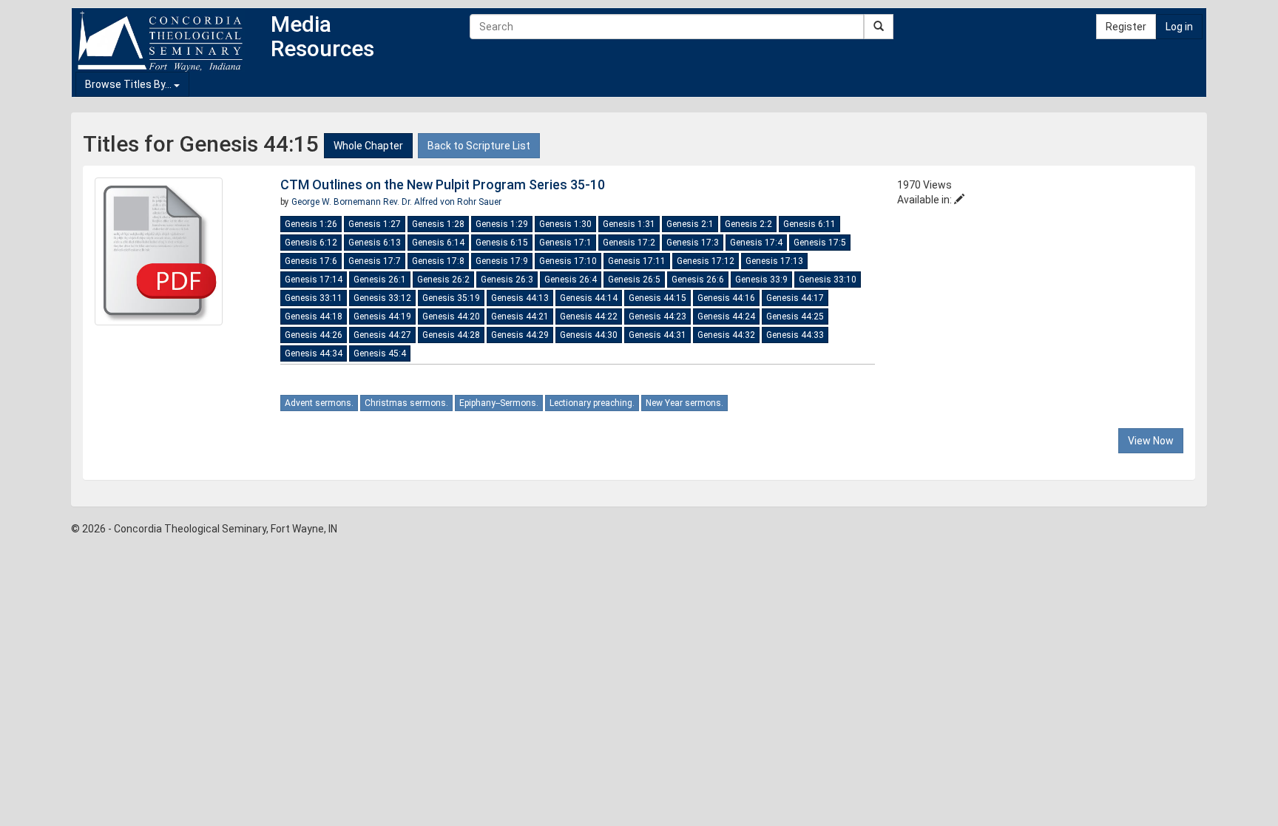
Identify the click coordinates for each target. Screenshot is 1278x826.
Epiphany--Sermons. (498, 403)
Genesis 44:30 (589, 335)
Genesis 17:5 (820, 242)
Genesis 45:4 (380, 353)
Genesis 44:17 (795, 298)
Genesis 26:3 (507, 279)
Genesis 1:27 (374, 224)
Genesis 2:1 (690, 224)
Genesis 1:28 (438, 224)
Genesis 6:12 (311, 242)
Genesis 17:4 (756, 242)
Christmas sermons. (406, 403)
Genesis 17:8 (438, 261)
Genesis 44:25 (795, 316)
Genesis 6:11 (809, 224)
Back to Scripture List (478, 146)
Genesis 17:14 (313, 279)
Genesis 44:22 (589, 316)
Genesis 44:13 (520, 298)
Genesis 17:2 (629, 242)
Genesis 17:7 (374, 261)
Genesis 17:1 (565, 242)
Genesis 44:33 (795, 335)
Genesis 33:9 (761, 279)
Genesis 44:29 (520, 335)
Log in (1179, 27)
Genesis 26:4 (570, 279)
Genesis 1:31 (629, 224)
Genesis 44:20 (451, 316)
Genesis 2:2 (748, 224)
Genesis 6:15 (502, 242)
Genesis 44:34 (313, 353)
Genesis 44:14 (589, 298)
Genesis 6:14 (438, 242)
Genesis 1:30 (565, 224)
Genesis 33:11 (313, 298)
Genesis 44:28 (451, 335)
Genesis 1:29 (502, 224)
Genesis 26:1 (380, 279)
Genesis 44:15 (657, 298)
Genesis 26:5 (634, 279)
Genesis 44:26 (313, 335)
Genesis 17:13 (774, 261)
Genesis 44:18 (313, 316)
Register (1126, 27)
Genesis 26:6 (698, 279)
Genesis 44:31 (657, 335)
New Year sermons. (684, 403)
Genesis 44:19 (382, 316)
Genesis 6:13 (374, 242)
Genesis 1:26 (311, 224)
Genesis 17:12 (705, 261)
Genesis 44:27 (382, 335)
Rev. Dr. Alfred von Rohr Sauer (442, 202)
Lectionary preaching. (592, 403)
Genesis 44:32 (726, 335)
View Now (1151, 441)
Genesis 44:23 (657, 316)
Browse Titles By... (129, 84)
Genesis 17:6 (311, 261)
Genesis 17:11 (637, 261)
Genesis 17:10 (568, 261)
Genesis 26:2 (443, 279)
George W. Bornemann (337, 202)
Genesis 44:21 (520, 316)
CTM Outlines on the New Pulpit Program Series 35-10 (442, 184)
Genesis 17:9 (502, 261)
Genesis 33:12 (382, 298)
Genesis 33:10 (827, 279)
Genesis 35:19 (451, 298)
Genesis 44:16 (726, 298)
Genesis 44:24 (726, 316)
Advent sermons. (319, 403)
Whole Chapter (368, 146)
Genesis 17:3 (692, 242)
